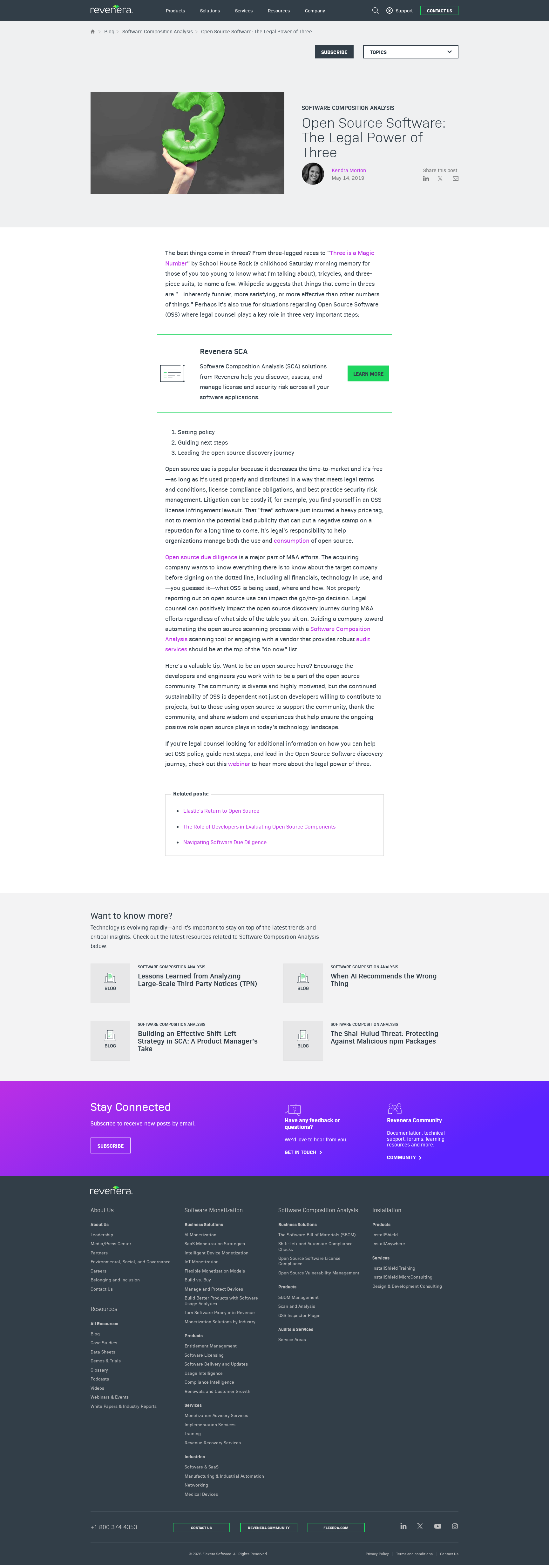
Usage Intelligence (204, 1372)
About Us (102, 1209)
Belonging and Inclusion (115, 1279)
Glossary (99, 1369)
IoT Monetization (202, 1261)
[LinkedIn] (403, 1526)
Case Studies (104, 1342)
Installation (386, 1209)
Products (194, 1335)
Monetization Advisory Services (216, 1415)
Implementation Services (210, 1424)
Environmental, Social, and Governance (131, 1261)
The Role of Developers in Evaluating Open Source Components (259, 826)
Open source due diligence (201, 557)
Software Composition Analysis (348, 107)
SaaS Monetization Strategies (215, 1243)
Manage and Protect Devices (214, 1288)
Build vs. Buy (198, 1279)
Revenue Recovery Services (213, 1442)
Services (193, 1405)
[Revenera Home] (111, 1190)
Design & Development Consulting (407, 1286)
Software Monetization (214, 1209)
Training (193, 1433)
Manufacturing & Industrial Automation (224, 1476)
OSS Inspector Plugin (299, 1315)
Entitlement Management (211, 1345)
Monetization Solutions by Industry (220, 1321)
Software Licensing (204, 1354)
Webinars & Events (110, 1397)
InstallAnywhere (388, 1243)
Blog (95, 1333)
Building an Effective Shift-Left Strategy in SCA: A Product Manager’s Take (198, 1041)
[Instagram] (454, 1526)
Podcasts (100, 1378)
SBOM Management (298, 1296)
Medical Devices (201, 1494)
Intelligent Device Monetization (216, 1252)
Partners (99, 1252)
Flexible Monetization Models (215, 1270)
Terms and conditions (414, 1553)
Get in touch (300, 1152)
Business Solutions (204, 1224)
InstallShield (385, 1234)
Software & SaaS (202, 1466)
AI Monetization (200, 1234)
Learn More (368, 373)
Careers (98, 1270)
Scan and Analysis (296, 1306)
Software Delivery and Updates (216, 1363)
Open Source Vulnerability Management (318, 1272)
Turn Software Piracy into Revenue (220, 1312)
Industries (195, 1456)
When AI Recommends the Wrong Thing (384, 979)
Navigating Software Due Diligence (225, 841)
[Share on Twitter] (445, 179)
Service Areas (292, 1339)
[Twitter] (420, 1526)
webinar (239, 763)
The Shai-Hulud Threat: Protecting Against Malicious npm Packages (384, 1037)
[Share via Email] (455, 179)
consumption (291, 540)
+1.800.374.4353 (114, 1527)
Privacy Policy (377, 1553)
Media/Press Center (111, 1243)
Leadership (102, 1234)
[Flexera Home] (93, 31)
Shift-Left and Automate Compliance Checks (315, 1246)
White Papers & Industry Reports (124, 1405)
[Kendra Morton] (313, 174)
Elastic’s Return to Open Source (221, 810)
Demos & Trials (106, 1360)
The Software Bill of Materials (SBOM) (317, 1234)
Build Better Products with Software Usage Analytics (221, 1300)
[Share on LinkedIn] (430, 179)
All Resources (104, 1323)
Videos (97, 1387)
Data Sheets (103, 1351)
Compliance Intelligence (209, 1382)
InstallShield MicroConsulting (402, 1276)
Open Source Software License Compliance (309, 1260)
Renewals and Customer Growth (217, 1390)
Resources (104, 1309)
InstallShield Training (393, 1268)
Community (401, 1157)
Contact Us (439, 10)
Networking (196, 1484)
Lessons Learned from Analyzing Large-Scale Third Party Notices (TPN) (197, 979)
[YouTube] (437, 1526)
